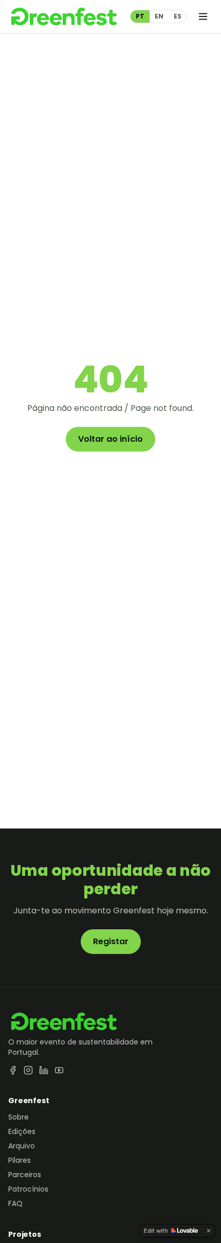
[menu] (203, 16)
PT (140, 16)
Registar (110, 941)
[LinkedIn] (43, 1070)
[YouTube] (59, 1070)
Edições (21, 1131)
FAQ (15, 1203)
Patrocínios (28, 1189)
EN (159, 16)
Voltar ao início (110, 439)
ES (177, 16)
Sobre (18, 1117)
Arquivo (21, 1146)
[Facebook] (12, 1070)
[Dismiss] (208, 1230)
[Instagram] (28, 1070)
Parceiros (24, 1174)
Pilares (19, 1160)
